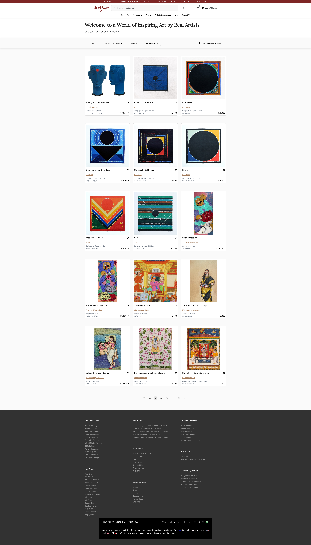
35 (144, 398)
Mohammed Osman (92, 494)
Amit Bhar (88, 474)
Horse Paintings (187, 431)
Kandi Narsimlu (91, 488)
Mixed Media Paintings (94, 443)
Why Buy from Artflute (142, 453)
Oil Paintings (90, 446)
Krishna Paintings (188, 434)
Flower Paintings (187, 428)
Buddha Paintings (92, 431)
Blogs (135, 459)
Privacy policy (138, 468)
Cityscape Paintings (92, 434)
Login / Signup (211, 8)
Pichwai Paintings (92, 449)
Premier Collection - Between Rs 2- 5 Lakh (149, 434)
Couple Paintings (91, 437)
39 (167, 398)
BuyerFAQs (137, 462)
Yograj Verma (90, 515)
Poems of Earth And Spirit (191, 487)
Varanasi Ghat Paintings (190, 440)
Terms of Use (138, 465)
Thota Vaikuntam (91, 512)
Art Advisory (138, 456)
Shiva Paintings (187, 437)
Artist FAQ (185, 456)
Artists (148, 15)
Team (135, 490)
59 (179, 398)
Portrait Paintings (91, 452)
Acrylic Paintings (91, 426)
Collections (137, 15)
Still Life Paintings (92, 458)
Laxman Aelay (90, 491)
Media (135, 493)
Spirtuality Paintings (92, 455)
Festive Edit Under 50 (189, 478)
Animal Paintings (91, 428)
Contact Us (185, 15)
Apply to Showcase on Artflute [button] (193, 459)
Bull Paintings (186, 426)
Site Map (136, 502)
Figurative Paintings (92, 440)
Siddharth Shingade (92, 506)
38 (161, 398)
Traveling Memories (189, 484)
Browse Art (125, 15)
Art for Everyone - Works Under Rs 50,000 (150, 426)
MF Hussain (89, 497)
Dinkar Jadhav (90, 485)
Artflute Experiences (163, 15)
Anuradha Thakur (92, 480)
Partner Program (139, 499)
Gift (176, 15)
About (135, 487)
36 (150, 398)
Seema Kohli (89, 503)
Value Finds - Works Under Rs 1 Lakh (147, 428)
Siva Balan (89, 509)
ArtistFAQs (137, 471)
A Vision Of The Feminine (191, 481)
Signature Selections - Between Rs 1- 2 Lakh (150, 431)
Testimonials (138, 496)
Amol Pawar (89, 477)
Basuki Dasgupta (91, 483)
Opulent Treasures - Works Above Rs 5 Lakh (150, 437)
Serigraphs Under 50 (189, 476)
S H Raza (88, 500)
